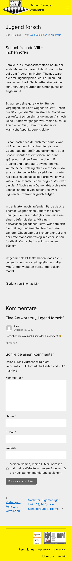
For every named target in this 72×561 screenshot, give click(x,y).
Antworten (11, 342)
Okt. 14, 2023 (13, 34)
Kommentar (14, 377)
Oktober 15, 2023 (23, 329)
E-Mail (11, 432)
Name (11, 416)
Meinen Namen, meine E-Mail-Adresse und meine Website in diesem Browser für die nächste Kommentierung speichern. (38, 468)
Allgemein (56, 34)
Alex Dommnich (38, 34)
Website (11, 448)
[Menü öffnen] (67, 8)
